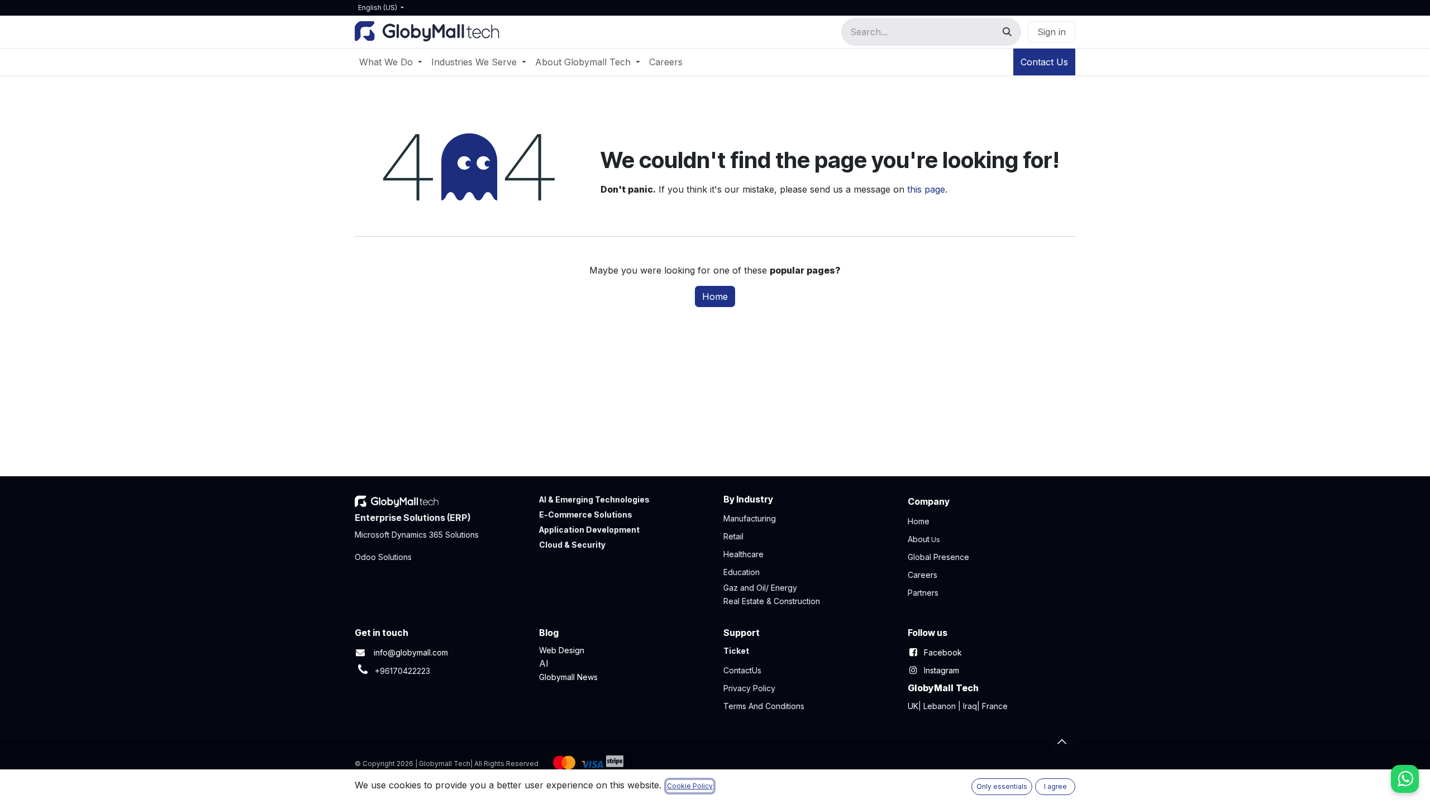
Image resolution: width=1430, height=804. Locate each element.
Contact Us (1044, 62)
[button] (1061, 741)
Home (715, 296)
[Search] (1007, 32)
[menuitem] (391, 62)
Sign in (1051, 31)
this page (926, 189)
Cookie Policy (690, 786)
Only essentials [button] (1001, 786)
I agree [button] (1055, 786)
